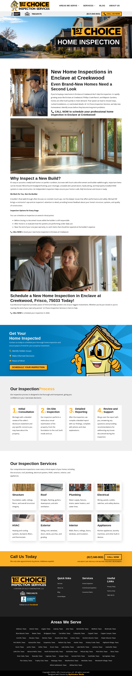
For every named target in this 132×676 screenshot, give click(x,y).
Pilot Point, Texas (101, 652)
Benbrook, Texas (110, 629)
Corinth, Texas (21, 638)
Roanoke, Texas (37, 656)
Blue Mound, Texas (22, 633)
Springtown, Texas (108, 656)
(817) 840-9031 (93, 14)
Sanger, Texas (63, 656)
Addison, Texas (21, 629)
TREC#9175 (31, 593)
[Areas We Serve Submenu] (79, 6)
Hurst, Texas (19, 647)
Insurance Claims (87, 592)
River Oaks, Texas (23, 656)
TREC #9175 (110, 595)
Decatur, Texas (34, 638)
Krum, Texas (54, 647)
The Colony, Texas (26, 661)
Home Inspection (87, 583)
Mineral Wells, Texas (34, 652)
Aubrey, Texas (58, 629)
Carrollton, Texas (64, 633)
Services (88, 6)
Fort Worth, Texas (19, 642)
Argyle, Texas (45, 629)
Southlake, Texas (93, 656)
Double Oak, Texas (61, 638)
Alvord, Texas (33, 629)
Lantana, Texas (97, 647)
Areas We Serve (68, 6)
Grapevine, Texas (49, 642)
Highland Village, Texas (111, 642)
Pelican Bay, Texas (87, 652)
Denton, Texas (47, 638)
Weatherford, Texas (71, 661)
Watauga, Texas (56, 661)
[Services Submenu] (95, 6)
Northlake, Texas (71, 652)
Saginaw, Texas (51, 656)
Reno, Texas (115, 652)
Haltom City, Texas (64, 642)
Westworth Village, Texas (103, 661)
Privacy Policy (111, 586)
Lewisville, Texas (111, 647)
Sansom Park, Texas (78, 656)
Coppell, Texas (93, 633)
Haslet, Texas (78, 642)
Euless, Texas (75, 638)
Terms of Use (111, 591)
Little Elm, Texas (18, 652)
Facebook (34, 605)
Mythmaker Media (76, 674)
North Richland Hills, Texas (54, 652)
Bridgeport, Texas (50, 633)
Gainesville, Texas (34, 642)
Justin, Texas (31, 647)
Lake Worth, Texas (83, 647)
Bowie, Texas (36, 633)
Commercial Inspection (89, 588)
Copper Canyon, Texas (108, 633)
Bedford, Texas (97, 629)
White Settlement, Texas (58, 665)
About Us (114, 6)
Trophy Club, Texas (41, 661)
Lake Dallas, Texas (68, 647)
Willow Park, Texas (76, 665)
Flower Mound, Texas (108, 638)
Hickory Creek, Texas (93, 642)
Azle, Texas (69, 629)
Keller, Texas (42, 647)
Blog (102, 6)
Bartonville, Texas (82, 629)
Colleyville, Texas (79, 633)
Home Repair (61, 596)
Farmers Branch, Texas (90, 638)
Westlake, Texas (86, 661)
